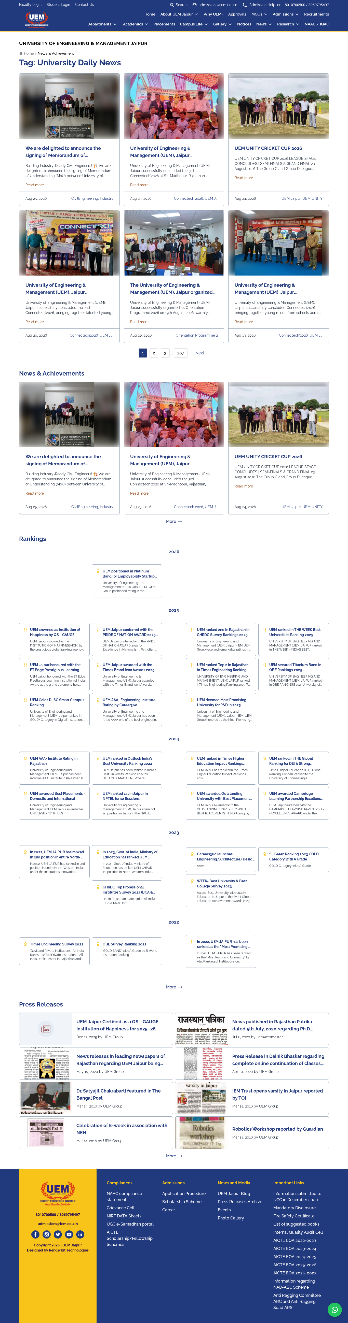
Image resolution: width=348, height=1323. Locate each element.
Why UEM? (213, 14)
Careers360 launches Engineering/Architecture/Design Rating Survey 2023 (226, 859)
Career (168, 1209)
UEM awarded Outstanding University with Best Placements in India (224, 799)
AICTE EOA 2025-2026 (294, 1264)
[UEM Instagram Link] (47, 1234)
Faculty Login (30, 5)
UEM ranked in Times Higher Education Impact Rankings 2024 (220, 763)
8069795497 (319, 4)
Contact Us (84, 5)
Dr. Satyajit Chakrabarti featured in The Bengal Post (118, 1094)
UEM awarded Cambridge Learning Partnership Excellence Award (296, 799)
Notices (244, 24)
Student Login (58, 5)
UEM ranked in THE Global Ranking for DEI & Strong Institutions (291, 763)
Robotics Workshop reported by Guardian (277, 1129)
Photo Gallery (231, 1218)
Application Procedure (184, 1193)
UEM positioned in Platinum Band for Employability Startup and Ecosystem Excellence (129, 576)
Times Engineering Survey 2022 (56, 944)
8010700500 (295, 4)
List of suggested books (296, 1224)
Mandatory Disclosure (294, 1207)
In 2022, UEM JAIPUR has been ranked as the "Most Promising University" (222, 947)
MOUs (256, 14)
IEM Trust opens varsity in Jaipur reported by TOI (277, 1094)
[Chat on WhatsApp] (335, 1310)
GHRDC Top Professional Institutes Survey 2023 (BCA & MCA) (128, 892)
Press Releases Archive (240, 1201)
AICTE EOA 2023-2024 (294, 1248)
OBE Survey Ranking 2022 (124, 944)
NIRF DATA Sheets (124, 1216)
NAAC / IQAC (317, 24)
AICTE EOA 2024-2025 (294, 1256)
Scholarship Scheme (182, 1201)
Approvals (237, 14)
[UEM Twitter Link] (58, 1234)
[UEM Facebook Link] (35, 1234)
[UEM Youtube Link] (69, 1234)
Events (224, 1209)
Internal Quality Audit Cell (298, 1232)
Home (149, 14)
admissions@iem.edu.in (218, 5)
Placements (164, 24)
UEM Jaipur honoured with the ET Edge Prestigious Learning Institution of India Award (55, 670)
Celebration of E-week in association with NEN (121, 1129)
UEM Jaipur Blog (234, 1193)
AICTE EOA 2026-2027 (294, 1273)
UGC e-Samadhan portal (130, 1224)
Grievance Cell (121, 1207)
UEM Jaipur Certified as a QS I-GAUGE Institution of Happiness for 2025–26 (117, 1025)
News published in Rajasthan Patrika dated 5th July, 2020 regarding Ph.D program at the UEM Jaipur (272, 1025)
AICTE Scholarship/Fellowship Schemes (130, 1238)
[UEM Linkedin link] (80, 1234)
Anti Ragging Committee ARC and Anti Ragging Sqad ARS (297, 1301)
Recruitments (316, 14)
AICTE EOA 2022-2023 (294, 1240)
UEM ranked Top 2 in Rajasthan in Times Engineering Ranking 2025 (222, 670)
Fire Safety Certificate (293, 1216)
